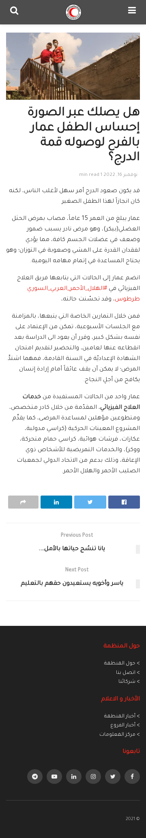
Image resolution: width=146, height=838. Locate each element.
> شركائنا (129, 682)
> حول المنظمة (122, 664)
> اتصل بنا (128, 673)
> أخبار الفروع (125, 725)
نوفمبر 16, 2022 (120, 175)
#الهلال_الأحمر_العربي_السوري (67, 289)
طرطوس (127, 299)
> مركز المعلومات (119, 735)
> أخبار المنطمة (122, 717)
